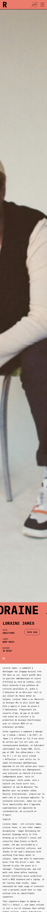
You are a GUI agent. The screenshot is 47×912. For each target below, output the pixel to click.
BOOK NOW (32, 632)
